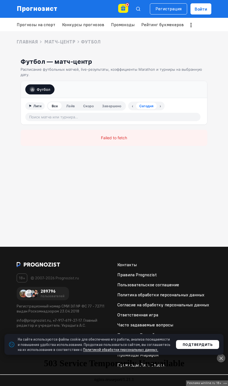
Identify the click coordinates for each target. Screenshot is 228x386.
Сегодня (146, 106)
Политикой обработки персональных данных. (120, 349)
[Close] (221, 358)
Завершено (111, 106)
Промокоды (123, 24)
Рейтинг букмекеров (162, 24)
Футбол (43, 89)
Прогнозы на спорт (36, 24)
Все (55, 106)
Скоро (88, 106)
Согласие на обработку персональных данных (163, 304)
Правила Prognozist (137, 274)
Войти (201, 9)
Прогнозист (37, 8)
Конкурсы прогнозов (83, 24)
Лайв (70, 106)
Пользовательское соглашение (148, 284)
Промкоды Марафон (137, 355)
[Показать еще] (191, 25)
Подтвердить (198, 344)
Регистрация (168, 8)
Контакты (127, 264)
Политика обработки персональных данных (160, 294)
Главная (27, 42)
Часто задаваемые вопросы (145, 325)
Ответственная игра (137, 314)
